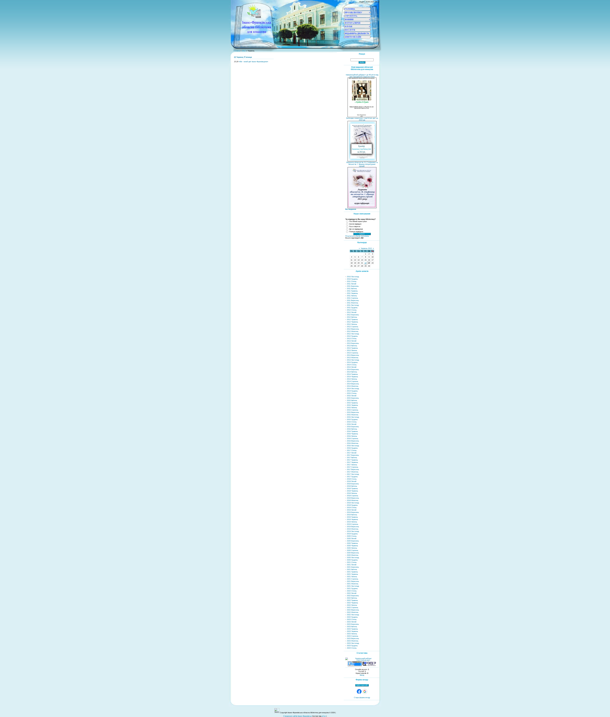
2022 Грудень (352, 617)
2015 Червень (352, 405)
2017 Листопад (353, 474)
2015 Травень (352, 403)
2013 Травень (352, 348)
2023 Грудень (352, 646)
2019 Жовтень (352, 529)
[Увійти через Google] (364, 691)
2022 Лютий (351, 593)
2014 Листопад (353, 388)
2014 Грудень (352, 391)
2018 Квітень (352, 486)
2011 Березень (353, 286)
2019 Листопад (353, 531)
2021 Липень (352, 577)
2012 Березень (353, 315)
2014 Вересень (353, 384)
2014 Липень (352, 379)
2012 (244, 51)
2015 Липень (352, 407)
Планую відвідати (356, 231)
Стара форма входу (362, 697)
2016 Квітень (352, 429)
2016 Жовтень (352, 443)
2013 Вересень (353, 355)
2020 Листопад (353, 557)
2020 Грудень (352, 560)
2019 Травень (352, 517)
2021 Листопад (353, 586)
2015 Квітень (352, 400)
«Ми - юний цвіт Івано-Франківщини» (253, 62)
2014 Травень (352, 374)
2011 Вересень (353, 300)
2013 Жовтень (352, 357)
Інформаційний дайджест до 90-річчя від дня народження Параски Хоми (362, 76)
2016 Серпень (352, 438)
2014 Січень (352, 365)
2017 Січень (352, 450)
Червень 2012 (366, 248)
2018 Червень (352, 491)
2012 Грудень (352, 336)
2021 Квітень (352, 569)
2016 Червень (352, 434)
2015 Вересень (353, 412)
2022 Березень (353, 596)
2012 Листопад (353, 334)
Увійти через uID (362, 685)
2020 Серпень (352, 550)
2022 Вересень (353, 610)
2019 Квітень (352, 515)
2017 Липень (352, 465)
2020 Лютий (351, 538)
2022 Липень (352, 605)
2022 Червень (352, 603)
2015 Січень (352, 393)
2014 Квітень (352, 372)
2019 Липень (352, 522)
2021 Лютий (351, 565)
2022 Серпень (352, 607)
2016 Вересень (353, 441)
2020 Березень (353, 541)
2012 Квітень (352, 317)
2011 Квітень (352, 288)
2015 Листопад (353, 417)
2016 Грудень (352, 448)
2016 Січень (352, 422)
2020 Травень (352, 543)
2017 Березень (353, 455)
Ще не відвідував (356, 229)
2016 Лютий (351, 424)
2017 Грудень (352, 477)
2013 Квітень (352, 346)
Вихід (362, 675)
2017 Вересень (353, 469)
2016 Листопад (353, 446)
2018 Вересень (353, 498)
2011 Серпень (352, 298)
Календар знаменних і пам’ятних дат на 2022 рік (362, 119)
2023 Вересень (353, 638)
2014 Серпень (352, 381)
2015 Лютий (351, 396)
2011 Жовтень (352, 303)
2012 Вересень (353, 329)
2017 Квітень (352, 457)
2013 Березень (353, 343)
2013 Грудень (352, 362)
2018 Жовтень (352, 500)
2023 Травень (352, 629)
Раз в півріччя (354, 226)
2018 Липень (352, 493)
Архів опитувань (362, 236)
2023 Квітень (352, 626)
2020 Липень (352, 548)
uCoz (324, 716)
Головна (237, 51)
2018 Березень (353, 484)
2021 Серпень (352, 579)
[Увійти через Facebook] (359, 691)
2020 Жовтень (352, 555)
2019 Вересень (353, 527)
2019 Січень (352, 507)
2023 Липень (352, 634)
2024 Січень (352, 648)
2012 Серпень (352, 327)
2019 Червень (352, 519)
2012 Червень (352, 322)
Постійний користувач (358, 221)
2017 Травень (352, 460)
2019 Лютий (351, 510)
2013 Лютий (351, 341)
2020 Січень (352, 536)
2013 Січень (352, 338)
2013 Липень (352, 350)
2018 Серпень (352, 496)
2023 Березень (353, 624)
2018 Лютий (351, 481)
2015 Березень (353, 398)
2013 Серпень (352, 353)
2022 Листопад (353, 615)
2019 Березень (353, 512)
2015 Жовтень (352, 415)
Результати (349, 236)
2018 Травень (352, 488)
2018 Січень (352, 479)
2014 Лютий (351, 367)
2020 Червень (352, 546)
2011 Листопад (353, 305)
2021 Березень (353, 567)
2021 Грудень (352, 588)
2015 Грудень (352, 419)
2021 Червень (352, 574)
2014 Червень (352, 377)
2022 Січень (352, 591)
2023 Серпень (352, 636)
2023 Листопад (353, 643)
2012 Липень (352, 324)
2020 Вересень (353, 553)
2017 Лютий (351, 453)
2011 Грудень (352, 308)
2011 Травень (352, 291)
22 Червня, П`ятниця (243, 57)
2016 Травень (352, 431)
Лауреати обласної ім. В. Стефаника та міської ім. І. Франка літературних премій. (362, 164)
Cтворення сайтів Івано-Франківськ (297, 716)
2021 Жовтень (352, 584)
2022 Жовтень (352, 612)
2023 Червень (352, 631)
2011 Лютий (351, 284)
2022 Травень (352, 600)
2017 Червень (352, 462)
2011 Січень (351, 281)
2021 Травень (352, 572)
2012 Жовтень (352, 331)
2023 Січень (352, 619)
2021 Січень (352, 562)
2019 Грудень (352, 534)
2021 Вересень (353, 581)
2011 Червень (352, 293)
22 (365, 263)
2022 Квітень (352, 598)
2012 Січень (352, 310)
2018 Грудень (352, 505)
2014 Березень (353, 369)
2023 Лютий (351, 622)
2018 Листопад (353, 503)
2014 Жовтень (352, 386)
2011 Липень (352, 296)
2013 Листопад (353, 360)
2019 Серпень (352, 524)
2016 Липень (352, 436)
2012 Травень (352, 319)
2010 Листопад (353, 277)
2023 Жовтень (352, 641)
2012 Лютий (351, 312)
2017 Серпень (352, 467)
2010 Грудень (352, 279)
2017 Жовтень (352, 472)
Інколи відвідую (355, 224)
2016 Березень (353, 427)
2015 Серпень (352, 410)
